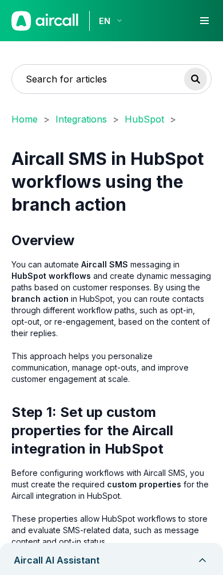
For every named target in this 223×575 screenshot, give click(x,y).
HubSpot (144, 119)
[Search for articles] (195, 79)
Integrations (81, 119)
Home (24, 119)
